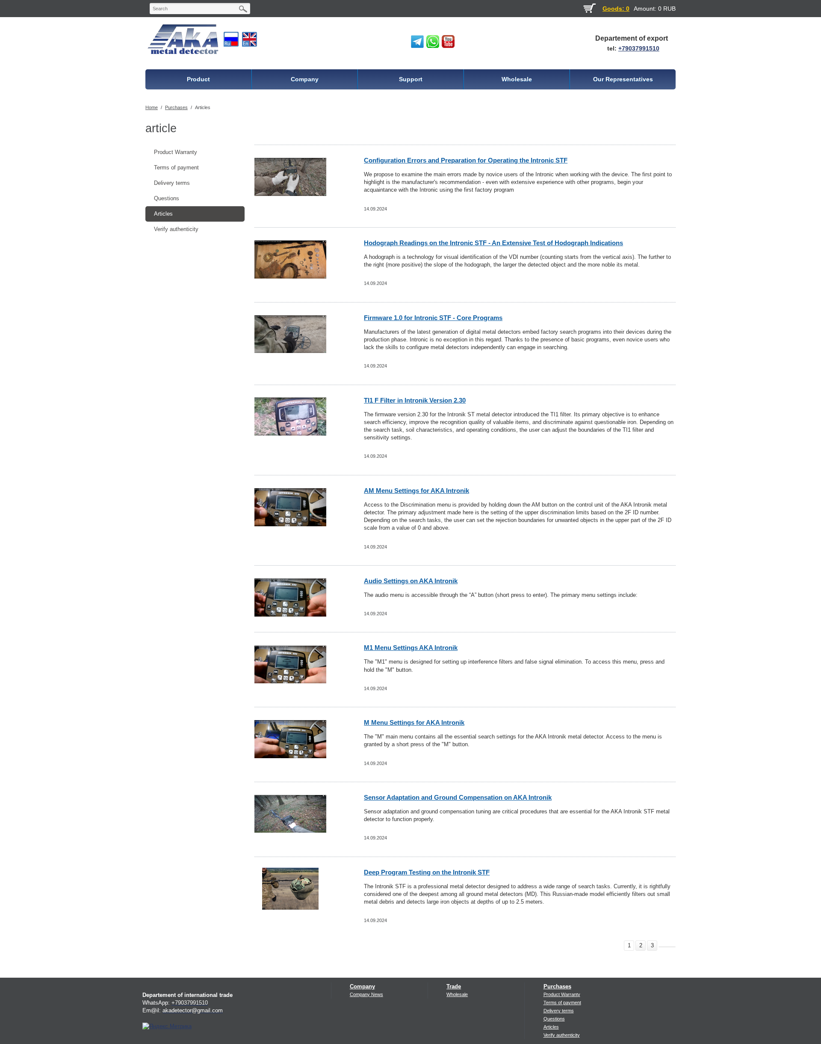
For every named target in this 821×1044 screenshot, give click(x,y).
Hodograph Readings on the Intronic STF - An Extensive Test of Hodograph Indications (493, 242)
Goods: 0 (615, 8)
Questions (166, 198)
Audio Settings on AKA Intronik (411, 580)
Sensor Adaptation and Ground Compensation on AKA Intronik (458, 797)
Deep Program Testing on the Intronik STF (427, 872)
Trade (453, 986)
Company (362, 986)
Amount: (645, 8)
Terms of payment (176, 167)
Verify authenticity (176, 229)
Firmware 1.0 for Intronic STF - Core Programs (433, 317)
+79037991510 (638, 48)
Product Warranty (175, 152)
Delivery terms (172, 183)
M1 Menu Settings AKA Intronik (411, 647)
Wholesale (457, 994)
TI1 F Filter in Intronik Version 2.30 (415, 400)
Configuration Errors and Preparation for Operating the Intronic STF (465, 160)
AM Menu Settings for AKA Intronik (416, 490)
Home (151, 107)
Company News (366, 994)
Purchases (176, 107)
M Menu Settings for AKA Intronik (414, 722)
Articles (202, 107)
